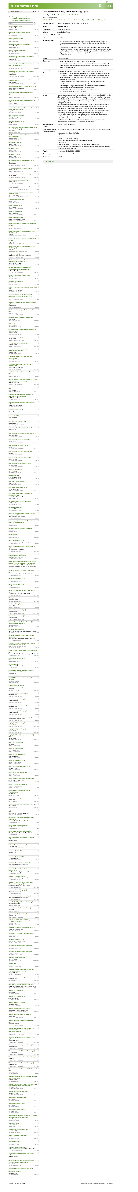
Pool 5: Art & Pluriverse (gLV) (17, 754)
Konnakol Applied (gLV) (15, 507)
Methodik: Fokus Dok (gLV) (16, 629)
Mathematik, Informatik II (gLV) (17, 610)
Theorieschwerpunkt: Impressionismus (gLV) (21, 1045)
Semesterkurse (68, 19)
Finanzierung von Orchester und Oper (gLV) (21, 317)
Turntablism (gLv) (14, 1123)
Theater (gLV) (12, 963)
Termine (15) (49, 161)
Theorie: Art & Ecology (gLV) (17, 996)
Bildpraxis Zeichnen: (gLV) (16, 121)
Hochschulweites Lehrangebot (21, 18)
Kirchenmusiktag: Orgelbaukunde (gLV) (20, 457)
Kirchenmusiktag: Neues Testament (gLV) (20, 451)
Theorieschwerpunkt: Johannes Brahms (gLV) (22, 1051)
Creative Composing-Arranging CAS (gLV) (21, 174)
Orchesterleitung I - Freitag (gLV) (18, 699)
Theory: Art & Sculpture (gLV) (17, 1109)
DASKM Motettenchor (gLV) (16, 199)
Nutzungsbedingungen (99, 1183)
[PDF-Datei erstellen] (88, 12)
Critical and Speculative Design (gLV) (19, 180)
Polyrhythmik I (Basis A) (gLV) (17, 723)
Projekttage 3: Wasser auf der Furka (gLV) (20, 831)
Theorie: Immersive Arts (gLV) (17, 1002)
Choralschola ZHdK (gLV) (16, 142)
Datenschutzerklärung (86, 1183)
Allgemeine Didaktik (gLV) (16, 38)
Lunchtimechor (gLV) (15, 604)
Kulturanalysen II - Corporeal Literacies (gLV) (21, 528)
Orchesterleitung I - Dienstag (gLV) (19, 693)
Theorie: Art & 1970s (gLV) (16, 990)
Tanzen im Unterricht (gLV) (16, 939)
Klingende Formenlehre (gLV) (17, 481)
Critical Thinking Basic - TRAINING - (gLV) (21, 186)
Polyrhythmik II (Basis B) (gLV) (17, 729)
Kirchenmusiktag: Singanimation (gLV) (20, 463)
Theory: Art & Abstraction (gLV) (18, 1097)
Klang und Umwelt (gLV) (16, 469)
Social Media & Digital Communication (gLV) (21, 902)
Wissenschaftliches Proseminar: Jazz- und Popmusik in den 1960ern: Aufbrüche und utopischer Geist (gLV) (21, 1170)
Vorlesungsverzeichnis (24, 5)
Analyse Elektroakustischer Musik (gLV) (20, 44)
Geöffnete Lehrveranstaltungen (21, 20)
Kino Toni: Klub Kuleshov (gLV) (18, 421)
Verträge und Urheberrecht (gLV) (18, 1135)
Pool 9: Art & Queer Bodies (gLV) (18, 772)
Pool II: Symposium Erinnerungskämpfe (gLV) (22, 778)
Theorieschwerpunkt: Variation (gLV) (19, 1091)
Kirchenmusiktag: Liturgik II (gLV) (18, 445)
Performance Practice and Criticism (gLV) (20, 717)
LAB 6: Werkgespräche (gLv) (17, 578)
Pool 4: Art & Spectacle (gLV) (17, 748)
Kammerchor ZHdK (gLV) (16, 409)
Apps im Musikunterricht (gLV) (17, 50)
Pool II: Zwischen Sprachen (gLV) (18, 784)
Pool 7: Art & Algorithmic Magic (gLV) (19, 766)
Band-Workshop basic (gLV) (17, 115)
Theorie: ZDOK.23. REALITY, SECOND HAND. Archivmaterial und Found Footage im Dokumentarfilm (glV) (21, 1029)
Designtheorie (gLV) (14, 254)
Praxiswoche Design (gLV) (16, 798)
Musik (60, 19)
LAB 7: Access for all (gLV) (16, 584)
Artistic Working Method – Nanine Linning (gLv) (22, 86)
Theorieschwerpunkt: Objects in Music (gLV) (21, 1063)
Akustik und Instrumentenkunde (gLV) (20, 32)
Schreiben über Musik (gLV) (16, 856)
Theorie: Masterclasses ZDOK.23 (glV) (19, 1008)
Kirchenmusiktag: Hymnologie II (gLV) (20, 439)
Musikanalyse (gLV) (14, 664)
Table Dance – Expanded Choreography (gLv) (22, 933)
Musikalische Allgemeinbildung (83, 19)
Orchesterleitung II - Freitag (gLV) (18, 711)
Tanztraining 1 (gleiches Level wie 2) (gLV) (21, 945)
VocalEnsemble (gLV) (15, 1141)
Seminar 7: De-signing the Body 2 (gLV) (20, 896)
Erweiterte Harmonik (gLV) (16, 281)
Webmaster (110, 1183)
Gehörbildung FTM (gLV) (16, 337)
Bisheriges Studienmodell (19, 17)
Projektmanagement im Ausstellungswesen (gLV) (23, 804)
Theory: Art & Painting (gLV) (17, 1103)
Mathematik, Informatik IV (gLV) (18, 616)
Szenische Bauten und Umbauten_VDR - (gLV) (22, 927)
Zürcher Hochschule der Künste (17, 1183)
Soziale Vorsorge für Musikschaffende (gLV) (21, 908)
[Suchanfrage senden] (34, 23)
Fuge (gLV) (12, 323)
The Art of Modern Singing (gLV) (18, 957)
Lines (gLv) (12, 598)
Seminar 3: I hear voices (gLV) (17, 876)
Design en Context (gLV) (16, 211)
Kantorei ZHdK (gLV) (15, 415)
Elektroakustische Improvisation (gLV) (20, 275)
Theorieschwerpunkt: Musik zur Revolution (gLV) (23, 1057)
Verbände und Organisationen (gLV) (19, 1129)
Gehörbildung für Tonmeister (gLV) (19, 343)
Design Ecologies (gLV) (15, 205)
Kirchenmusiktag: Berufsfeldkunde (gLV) (20, 427)
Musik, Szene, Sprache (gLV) (17, 658)
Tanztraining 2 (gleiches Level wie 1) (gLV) (21, 951)
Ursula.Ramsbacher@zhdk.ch (68, 15)
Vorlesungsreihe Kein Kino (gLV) (18, 1147)
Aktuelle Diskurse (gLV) (15, 26)
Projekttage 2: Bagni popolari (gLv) (19, 825)
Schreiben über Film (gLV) (16, 850)
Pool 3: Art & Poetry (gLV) (16, 742)
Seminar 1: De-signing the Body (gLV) (19, 862)
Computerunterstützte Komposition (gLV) (21, 168)
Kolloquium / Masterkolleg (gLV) (18, 487)
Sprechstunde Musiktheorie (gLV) (18, 914)
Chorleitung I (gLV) (14, 148)
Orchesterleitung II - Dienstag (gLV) (19, 705)
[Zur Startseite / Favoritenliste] (9, 17)
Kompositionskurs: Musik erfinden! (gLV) (20, 501)
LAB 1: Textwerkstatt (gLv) (16, 540)
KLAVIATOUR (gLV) (14, 475)
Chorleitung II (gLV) (14, 154)
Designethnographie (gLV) (16, 217)
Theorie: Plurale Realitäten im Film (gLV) (20, 1014)
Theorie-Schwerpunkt (99, 19)
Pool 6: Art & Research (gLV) (17, 760)
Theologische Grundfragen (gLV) (18, 977)
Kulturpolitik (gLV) (14, 534)
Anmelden (109, 2)
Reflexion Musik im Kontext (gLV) (18, 844)
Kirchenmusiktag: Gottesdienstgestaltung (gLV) (22, 433)
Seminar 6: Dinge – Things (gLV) (18, 890)
